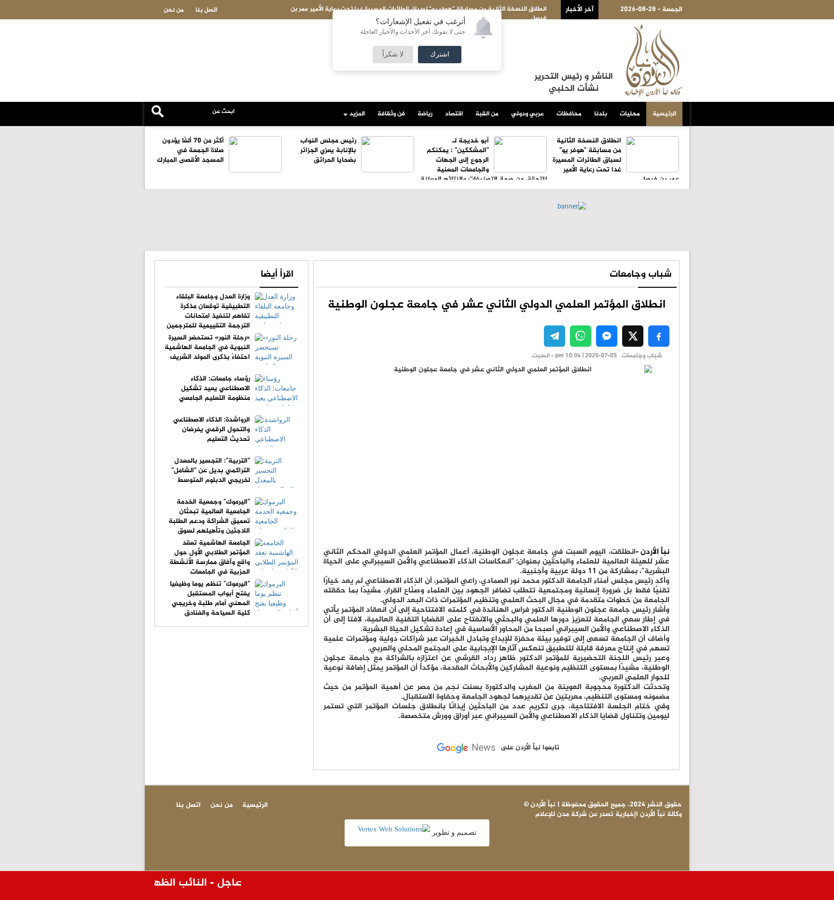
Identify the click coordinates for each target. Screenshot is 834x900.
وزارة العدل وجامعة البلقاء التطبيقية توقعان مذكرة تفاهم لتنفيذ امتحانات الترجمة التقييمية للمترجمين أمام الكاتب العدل (232, 316)
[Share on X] (632, 336)
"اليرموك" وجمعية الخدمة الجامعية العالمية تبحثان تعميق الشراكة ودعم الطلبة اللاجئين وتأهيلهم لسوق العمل (233, 521)
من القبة (487, 114)
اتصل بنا (206, 10)
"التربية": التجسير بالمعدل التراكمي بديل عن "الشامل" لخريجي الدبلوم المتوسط (210, 470)
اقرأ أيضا (277, 274)
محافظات (569, 114)
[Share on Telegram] (554, 336)
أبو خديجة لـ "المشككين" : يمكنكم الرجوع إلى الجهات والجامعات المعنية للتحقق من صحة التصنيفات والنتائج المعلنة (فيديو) (483, 165)
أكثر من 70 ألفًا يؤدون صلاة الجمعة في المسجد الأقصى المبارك (190, 150)
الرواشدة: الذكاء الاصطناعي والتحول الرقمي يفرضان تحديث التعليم (211, 429)
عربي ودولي (527, 114)
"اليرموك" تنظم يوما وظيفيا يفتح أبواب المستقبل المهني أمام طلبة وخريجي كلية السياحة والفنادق (210, 598)
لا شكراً (392, 54)
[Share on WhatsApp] (580, 336)
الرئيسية (664, 114)
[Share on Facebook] (658, 336)
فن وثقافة (391, 114)
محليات (630, 114)
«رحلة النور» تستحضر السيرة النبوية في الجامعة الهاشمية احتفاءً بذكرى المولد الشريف (207, 347)
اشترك (439, 54)
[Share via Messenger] (606, 336)
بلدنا (600, 114)
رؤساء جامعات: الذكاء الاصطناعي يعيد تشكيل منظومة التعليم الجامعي (214, 388)
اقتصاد (454, 114)
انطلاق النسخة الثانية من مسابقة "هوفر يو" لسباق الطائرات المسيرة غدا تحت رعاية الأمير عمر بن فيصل (616, 160)
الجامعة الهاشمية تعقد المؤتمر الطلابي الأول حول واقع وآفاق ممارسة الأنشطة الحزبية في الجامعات (209, 557)
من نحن (174, 10)
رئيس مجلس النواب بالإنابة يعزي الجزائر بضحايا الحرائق (328, 150)
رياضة (424, 114)
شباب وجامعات (641, 274)
